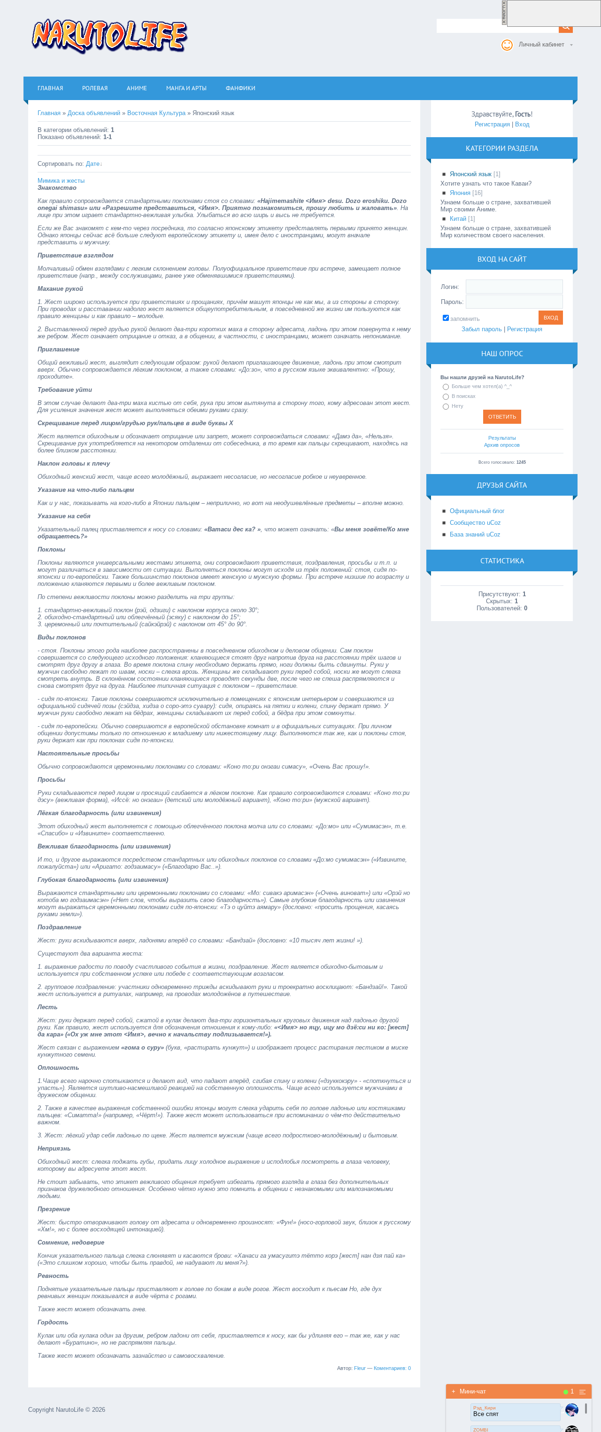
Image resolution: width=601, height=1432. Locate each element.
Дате (93, 163)
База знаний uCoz (475, 534)
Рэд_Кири (484, 1407)
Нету (457, 406)
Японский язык (471, 174)
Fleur (360, 1368)
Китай (458, 218)
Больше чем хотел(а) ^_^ (482, 386)
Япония (460, 192)
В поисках (464, 396)
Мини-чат (469, 1391)
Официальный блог (477, 510)
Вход (522, 124)
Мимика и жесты (61, 180)
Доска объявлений (94, 113)
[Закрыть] (504, 23)
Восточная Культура (156, 113)
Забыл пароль (482, 329)
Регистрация (492, 124)
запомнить (465, 318)
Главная (49, 113)
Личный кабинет (541, 44)
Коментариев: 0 (392, 1368)
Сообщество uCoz (475, 522)
